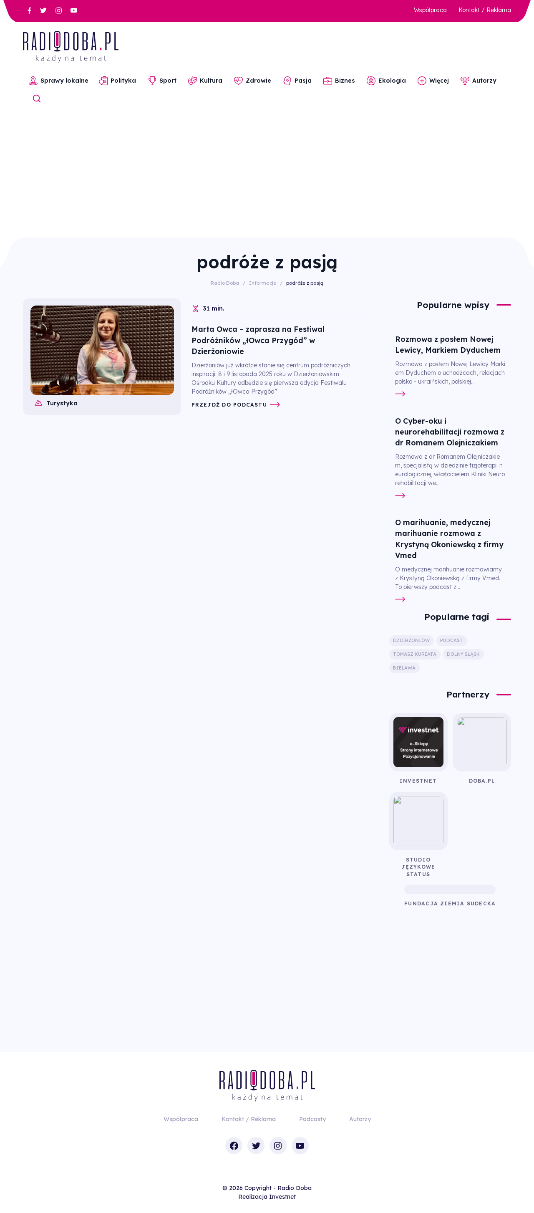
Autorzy (484, 80)
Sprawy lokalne (64, 80)
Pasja (303, 80)
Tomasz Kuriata (414, 654)
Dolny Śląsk (463, 654)
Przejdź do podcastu (229, 405)
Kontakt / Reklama (484, 10)
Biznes (345, 80)
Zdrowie (258, 80)
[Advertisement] (267, 174)
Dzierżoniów (411, 640)
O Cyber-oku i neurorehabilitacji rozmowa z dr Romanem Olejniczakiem (449, 431)
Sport (167, 80)
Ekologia (392, 80)
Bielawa (404, 668)
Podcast (451, 640)
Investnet (282, 1196)
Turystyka (62, 403)
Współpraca (430, 10)
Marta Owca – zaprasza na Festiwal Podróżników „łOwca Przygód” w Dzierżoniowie (258, 340)
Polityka (123, 80)
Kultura (211, 80)
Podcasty (312, 1119)
